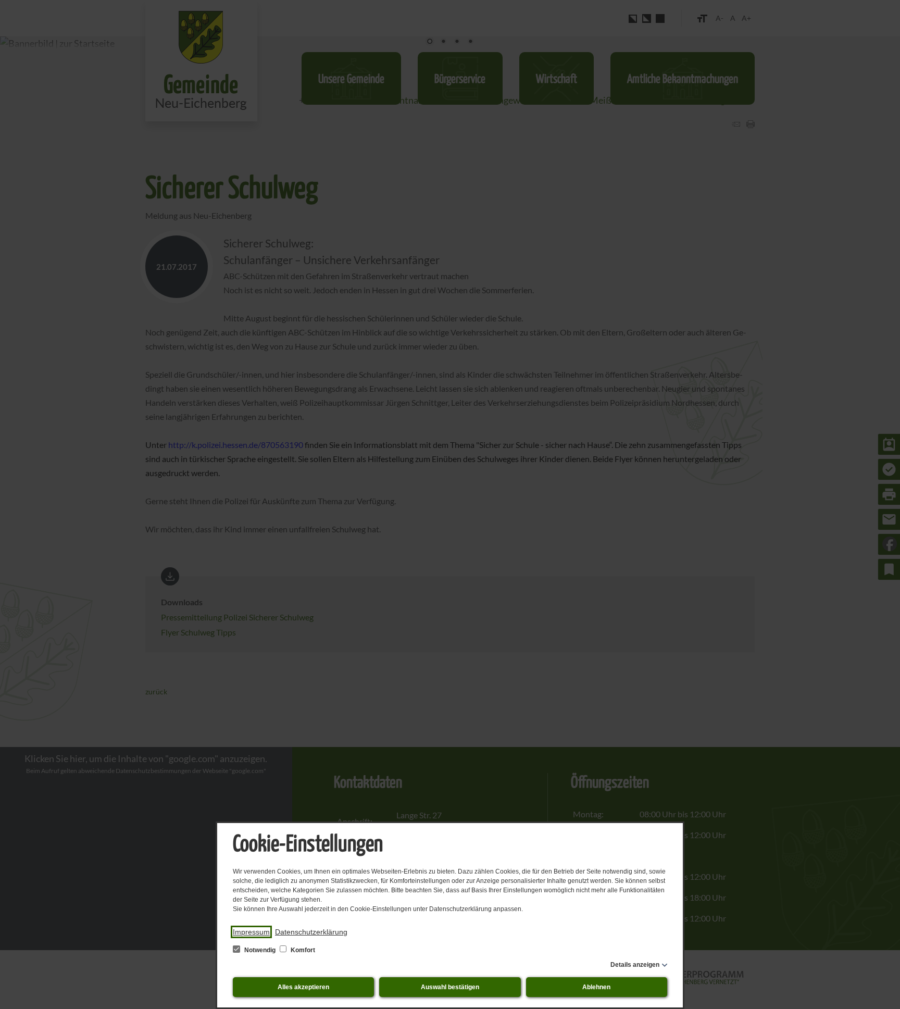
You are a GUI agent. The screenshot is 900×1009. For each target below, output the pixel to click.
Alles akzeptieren (303, 987)
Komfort (302, 950)
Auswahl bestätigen (450, 987)
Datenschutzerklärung (311, 932)
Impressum (251, 932)
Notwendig (260, 950)
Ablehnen (596, 987)
